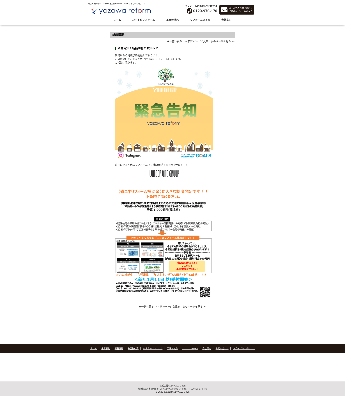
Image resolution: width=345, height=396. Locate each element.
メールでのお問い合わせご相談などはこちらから (240, 10)
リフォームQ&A (190, 348)
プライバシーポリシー (244, 348)
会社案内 (226, 19)
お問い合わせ (222, 348)
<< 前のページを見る (196, 41)
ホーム (117, 19)
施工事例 (105, 348)
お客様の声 (133, 348)
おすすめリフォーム (143, 19)
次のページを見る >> (222, 41)
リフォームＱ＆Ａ (200, 19)
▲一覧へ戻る (174, 41)
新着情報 (119, 348)
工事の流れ (172, 19)
